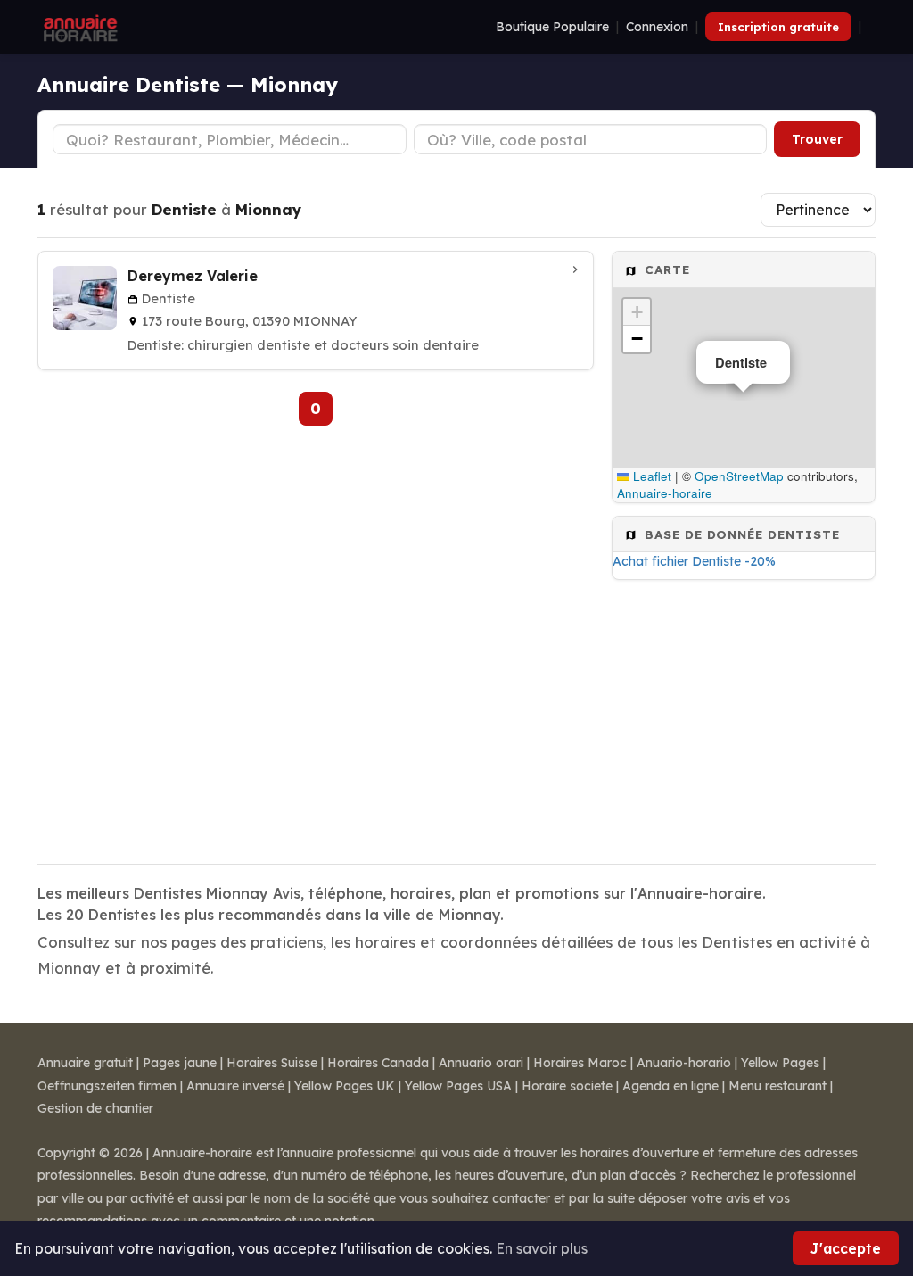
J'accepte (845, 1248)
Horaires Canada (378, 1063)
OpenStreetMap (739, 476)
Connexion (657, 27)
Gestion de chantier (95, 1108)
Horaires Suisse (271, 1063)
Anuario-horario (684, 1063)
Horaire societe (567, 1086)
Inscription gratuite (778, 27)
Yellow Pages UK (344, 1086)
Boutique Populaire (552, 27)
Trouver (817, 139)
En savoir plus (542, 1248)
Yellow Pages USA (458, 1086)
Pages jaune (180, 1063)
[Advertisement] (744, 716)
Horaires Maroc (580, 1063)
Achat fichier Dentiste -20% (694, 561)
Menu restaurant (777, 1086)
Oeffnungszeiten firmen (107, 1086)
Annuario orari (481, 1063)
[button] (636, 312)
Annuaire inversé (235, 1086)
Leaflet (650, 476)
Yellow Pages (780, 1063)
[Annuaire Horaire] (78, 27)
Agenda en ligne (670, 1086)
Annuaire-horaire (664, 493)
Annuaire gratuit (85, 1063)
